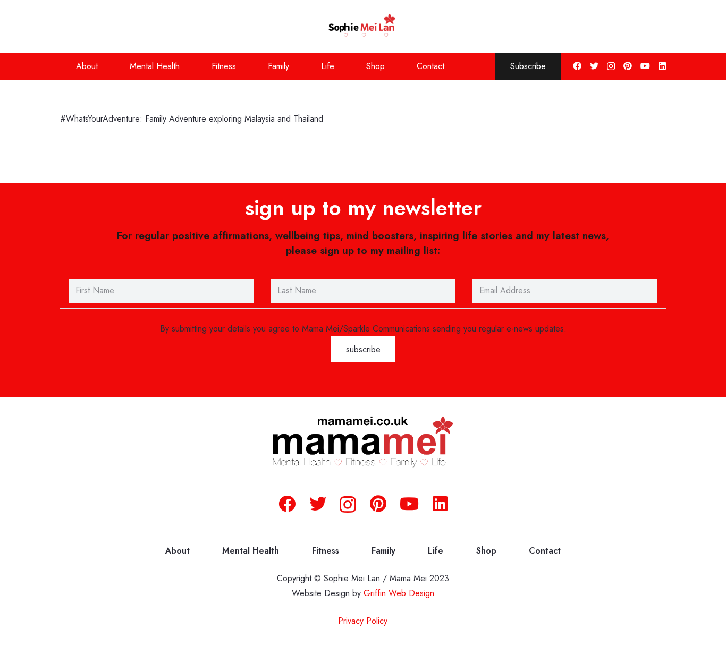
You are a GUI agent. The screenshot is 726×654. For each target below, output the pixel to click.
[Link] (363, 26)
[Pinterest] (627, 66)
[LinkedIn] (662, 66)
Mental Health (250, 551)
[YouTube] (645, 66)
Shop (486, 551)
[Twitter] (594, 66)
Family (383, 551)
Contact (545, 551)
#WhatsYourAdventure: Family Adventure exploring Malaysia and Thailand (193, 119)
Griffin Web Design (399, 593)
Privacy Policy (362, 621)
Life (435, 551)
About (177, 551)
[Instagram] (611, 66)
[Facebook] (577, 66)
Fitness (325, 551)
